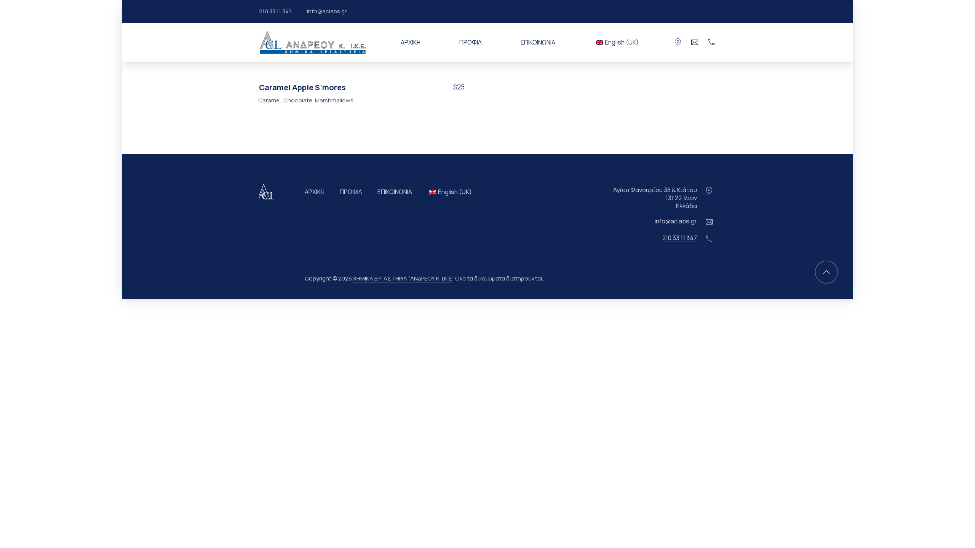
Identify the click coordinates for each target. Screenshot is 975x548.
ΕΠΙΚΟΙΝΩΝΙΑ (538, 42)
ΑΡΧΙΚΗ (410, 42)
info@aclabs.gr (327, 11)
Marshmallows (334, 100)
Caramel (269, 100)
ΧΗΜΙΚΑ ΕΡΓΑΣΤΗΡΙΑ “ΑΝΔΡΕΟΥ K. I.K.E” (402, 279)
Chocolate (297, 100)
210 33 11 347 (275, 11)
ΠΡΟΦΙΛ (470, 42)
